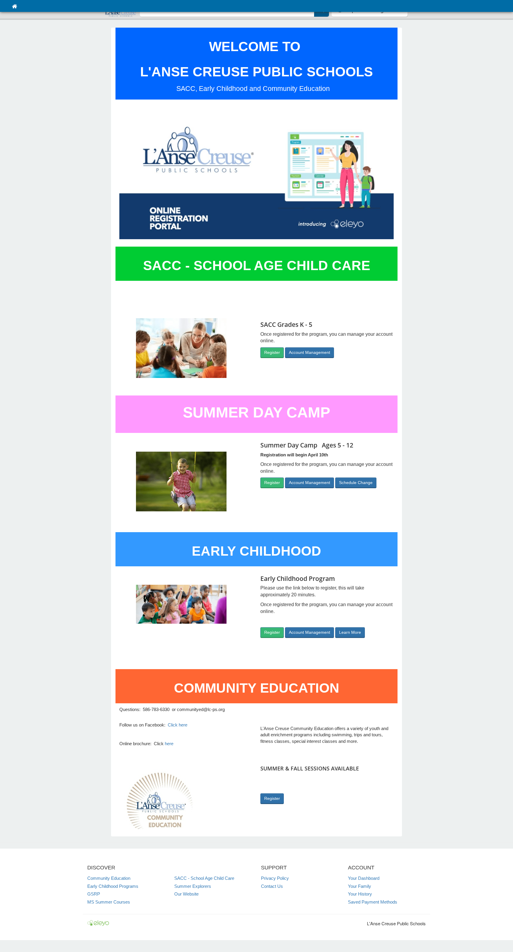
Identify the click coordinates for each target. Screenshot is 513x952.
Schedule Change (356, 482)
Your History (360, 893)
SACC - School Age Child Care (204, 878)
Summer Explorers (192, 886)
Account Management (309, 352)
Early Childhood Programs (112, 886)
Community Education (108, 878)
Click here (177, 724)
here (169, 743)
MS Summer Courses (108, 901)
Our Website (186, 893)
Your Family (359, 886)
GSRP (93, 893)
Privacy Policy (275, 878)
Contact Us (272, 886)
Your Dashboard (363, 878)
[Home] (14, 6)
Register (272, 352)
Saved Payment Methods (372, 901)
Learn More (350, 632)
